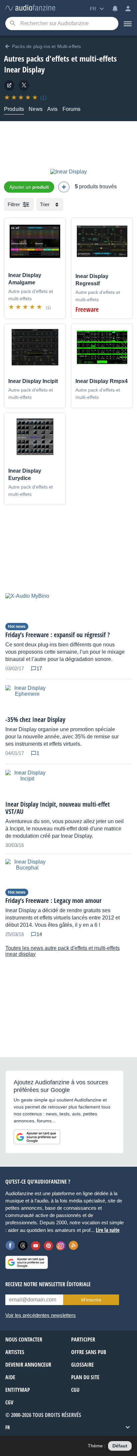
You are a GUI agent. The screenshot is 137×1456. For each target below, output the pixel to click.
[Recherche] (12, 23)
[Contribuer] (63, 187)
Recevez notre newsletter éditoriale (48, 1284)
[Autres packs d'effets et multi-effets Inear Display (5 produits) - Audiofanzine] (30, 8)
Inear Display (24, 69)
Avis (52, 109)
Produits (14, 109)
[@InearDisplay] (24, 85)
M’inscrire (91, 1299)
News (36, 109)
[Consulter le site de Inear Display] (9, 85)
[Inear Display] (68, 171)
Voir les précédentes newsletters (40, 1315)
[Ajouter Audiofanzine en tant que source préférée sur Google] (37, 1137)
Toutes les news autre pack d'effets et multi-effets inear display (62, 951)
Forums (72, 109)
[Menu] (128, 23)
